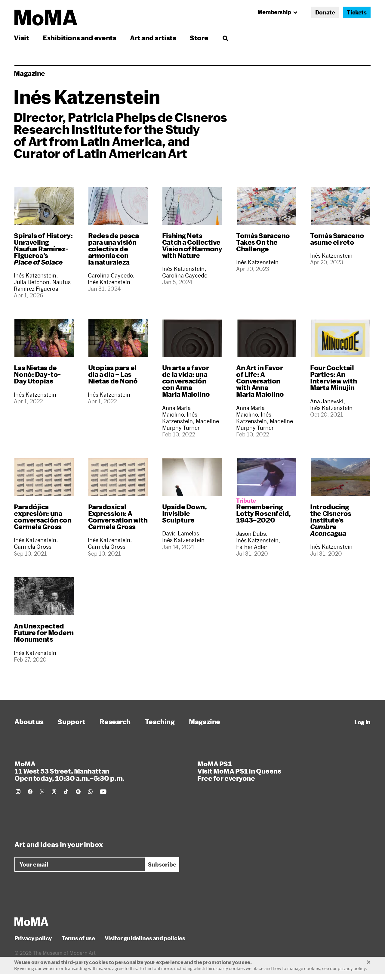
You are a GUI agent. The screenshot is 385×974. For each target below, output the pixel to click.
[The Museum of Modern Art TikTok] (66, 792)
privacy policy (352, 968)
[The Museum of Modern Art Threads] (54, 792)
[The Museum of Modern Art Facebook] (30, 792)
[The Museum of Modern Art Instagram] (18, 792)
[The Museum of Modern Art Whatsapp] (90, 792)
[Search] (225, 38)
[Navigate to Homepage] (46, 17)
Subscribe (162, 864)
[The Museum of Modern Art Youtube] (103, 792)
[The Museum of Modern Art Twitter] (42, 792)
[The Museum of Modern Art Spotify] (78, 792)
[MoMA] (31, 921)
